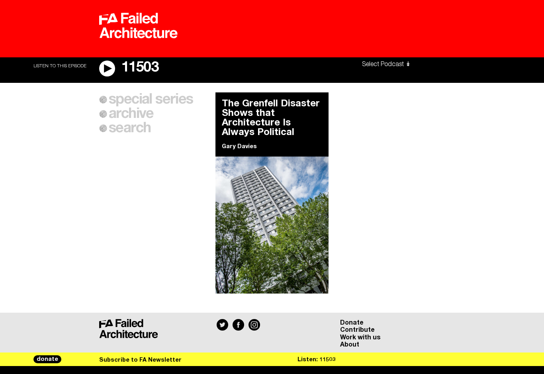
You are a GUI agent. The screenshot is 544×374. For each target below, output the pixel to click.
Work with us (360, 337)
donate (47, 359)
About (349, 344)
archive (131, 114)
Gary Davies (239, 146)
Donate (352, 322)
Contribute (357, 330)
